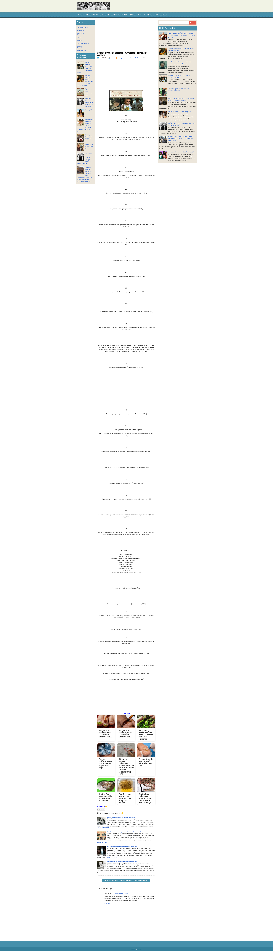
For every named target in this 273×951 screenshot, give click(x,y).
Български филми (123, 58)
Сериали (79, 37)
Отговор (107, 903)
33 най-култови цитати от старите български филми (122, 53)
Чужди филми (81, 50)
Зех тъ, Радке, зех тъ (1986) (88, 137)
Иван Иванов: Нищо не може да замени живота (122, 846)
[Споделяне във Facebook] (104, 809)
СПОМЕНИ (104, 15)
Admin (113, 58)
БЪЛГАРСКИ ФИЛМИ (119, 15)
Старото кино (138, 949)
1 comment (148, 58)
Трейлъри (80, 47)
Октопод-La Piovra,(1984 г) (89, 146)
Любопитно (80, 30)
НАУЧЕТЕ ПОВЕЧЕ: (104, 828)
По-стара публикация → (142, 880)
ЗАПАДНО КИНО (151, 15)
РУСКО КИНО (136, 15)
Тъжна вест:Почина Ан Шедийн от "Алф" (181, 152)
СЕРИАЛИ (164, 15)
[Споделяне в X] (102, 809)
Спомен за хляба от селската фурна (179, 111)
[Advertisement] (126, 36)
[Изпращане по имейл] (98, 809)
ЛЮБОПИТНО (92, 15)
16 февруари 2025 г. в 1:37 (120, 893)
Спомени (79, 40)
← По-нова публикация (110, 880)
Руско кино (80, 34)
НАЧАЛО (80, 15)
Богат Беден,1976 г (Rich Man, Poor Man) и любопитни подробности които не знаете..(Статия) (181, 35)
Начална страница (126, 880)
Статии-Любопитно (136, 58)
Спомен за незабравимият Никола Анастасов (121, 817)
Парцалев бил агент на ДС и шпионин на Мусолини (122, 861)
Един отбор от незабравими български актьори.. (89, 102)
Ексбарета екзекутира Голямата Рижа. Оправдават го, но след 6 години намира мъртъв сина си (181, 138)
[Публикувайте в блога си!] (100, 809)
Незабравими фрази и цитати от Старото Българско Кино (125, 832)
